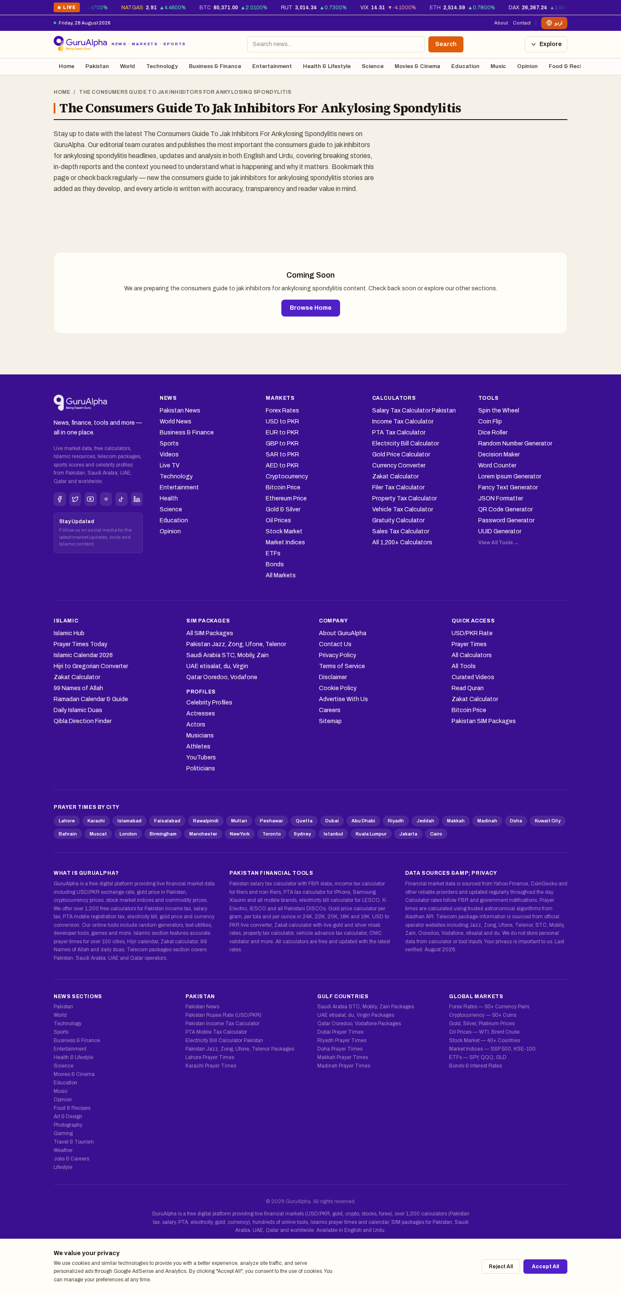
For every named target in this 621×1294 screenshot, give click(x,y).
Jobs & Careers (71, 1159)
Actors (195, 724)
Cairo (436, 833)
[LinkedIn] (137, 499)
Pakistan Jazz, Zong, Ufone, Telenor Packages (239, 1049)
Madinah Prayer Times (343, 1066)
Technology (162, 66)
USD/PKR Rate (472, 633)
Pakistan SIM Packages (484, 721)
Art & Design (68, 1116)
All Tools (464, 666)
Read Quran (468, 688)
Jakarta (408, 833)
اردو (558, 22)
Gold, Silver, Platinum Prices (482, 1023)
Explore (550, 44)
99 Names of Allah (78, 688)
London (128, 833)
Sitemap (330, 721)
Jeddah (425, 820)
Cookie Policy (338, 688)
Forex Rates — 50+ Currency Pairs (489, 1007)
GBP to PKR (282, 443)
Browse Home (311, 308)
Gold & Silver (283, 509)
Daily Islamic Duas (78, 710)
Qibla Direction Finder (83, 721)
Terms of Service (342, 666)
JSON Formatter (500, 498)
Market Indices (285, 542)
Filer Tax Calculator (398, 487)
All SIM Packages (209, 633)
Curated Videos (473, 677)
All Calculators (472, 655)
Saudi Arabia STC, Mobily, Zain (227, 655)
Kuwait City (548, 820)
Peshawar (271, 820)
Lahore (67, 820)
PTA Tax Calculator (398, 432)
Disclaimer (333, 677)
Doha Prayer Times (339, 1049)
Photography (68, 1125)
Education (465, 66)
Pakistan (97, 66)
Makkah (456, 820)
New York (240, 833)
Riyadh (396, 820)
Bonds (275, 564)
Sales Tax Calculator (400, 531)
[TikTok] (121, 499)
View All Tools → (498, 543)
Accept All (545, 1266)
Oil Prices (278, 520)
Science (373, 66)
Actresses (200, 713)
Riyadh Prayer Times (341, 1040)
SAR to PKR (282, 454)
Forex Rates (282, 410)
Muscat (98, 833)
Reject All (501, 1266)
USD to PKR (282, 421)
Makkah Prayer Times (342, 1057)
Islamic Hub (69, 633)
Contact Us (335, 644)
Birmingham (163, 833)
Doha (516, 820)
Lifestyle (63, 1167)
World (127, 66)
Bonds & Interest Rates (475, 1066)
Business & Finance (215, 66)
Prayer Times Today (80, 644)
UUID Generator (499, 531)
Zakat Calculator (395, 476)
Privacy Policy (337, 655)
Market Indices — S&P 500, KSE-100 (492, 1049)
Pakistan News (180, 410)
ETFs (273, 553)
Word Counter (497, 465)
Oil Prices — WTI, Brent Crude (484, 1032)
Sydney (302, 833)
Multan (239, 820)
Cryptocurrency (287, 476)
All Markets (281, 575)
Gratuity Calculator (398, 520)
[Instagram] (106, 499)
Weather (63, 1150)
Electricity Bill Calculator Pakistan (224, 1040)
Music (498, 66)
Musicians (200, 735)
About (501, 22)
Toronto (271, 833)
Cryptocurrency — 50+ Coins (482, 1015)
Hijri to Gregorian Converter (91, 666)
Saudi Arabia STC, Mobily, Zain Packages (365, 1007)
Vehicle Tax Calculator (402, 509)
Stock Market (284, 531)
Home (66, 66)
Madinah (487, 820)
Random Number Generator (515, 443)
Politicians (200, 768)
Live (66, 8)
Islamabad (129, 820)
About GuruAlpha (342, 633)
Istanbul (333, 833)
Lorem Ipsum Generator (509, 476)
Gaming (63, 1133)
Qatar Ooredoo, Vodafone (221, 677)
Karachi (96, 820)
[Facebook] (60, 499)
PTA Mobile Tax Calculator (216, 1032)
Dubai (332, 820)
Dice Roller (492, 432)
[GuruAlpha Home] (80, 403)
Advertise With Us (343, 699)
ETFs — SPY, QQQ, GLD (478, 1057)
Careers (329, 710)
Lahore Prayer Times (209, 1057)
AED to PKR (282, 465)
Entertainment (272, 66)
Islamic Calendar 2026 (83, 655)
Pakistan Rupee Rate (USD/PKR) (223, 1015)
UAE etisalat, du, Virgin (217, 666)
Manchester (203, 833)
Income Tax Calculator (402, 421)
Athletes (198, 746)
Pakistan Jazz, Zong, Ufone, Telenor (236, 644)
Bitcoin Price (283, 487)
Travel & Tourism (74, 1142)
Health (169, 498)
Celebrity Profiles (209, 702)
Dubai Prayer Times (340, 1032)
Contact (522, 22)
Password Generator (506, 520)
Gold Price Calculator (401, 454)
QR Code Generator (505, 509)
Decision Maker (499, 454)
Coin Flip (490, 421)
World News (175, 421)
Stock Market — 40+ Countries (484, 1040)
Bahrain (68, 833)
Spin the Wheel (498, 410)
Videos (169, 454)
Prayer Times (469, 644)
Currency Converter (398, 465)
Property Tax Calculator (404, 498)
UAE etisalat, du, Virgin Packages (355, 1015)
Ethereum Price (286, 498)
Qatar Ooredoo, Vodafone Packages (359, 1023)
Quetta (304, 820)
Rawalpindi (205, 820)
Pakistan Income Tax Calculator (222, 1023)
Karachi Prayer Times (210, 1066)
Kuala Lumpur (371, 833)
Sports (169, 443)
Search (446, 44)
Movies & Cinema (417, 66)
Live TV (170, 465)
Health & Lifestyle (327, 66)
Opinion (527, 66)
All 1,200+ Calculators (402, 542)
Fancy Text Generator (508, 487)
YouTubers (201, 757)
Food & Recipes (570, 66)
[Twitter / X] (75, 499)
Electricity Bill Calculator (405, 443)
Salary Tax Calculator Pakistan (414, 410)
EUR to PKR (282, 432)
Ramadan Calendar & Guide (91, 699)
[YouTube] (90, 499)
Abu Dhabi (363, 820)
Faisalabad (167, 820)
